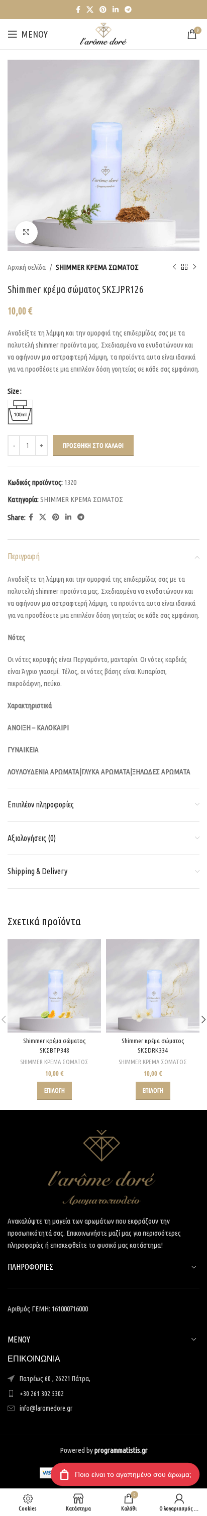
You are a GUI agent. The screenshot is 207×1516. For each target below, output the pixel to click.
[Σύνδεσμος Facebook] (78, 10)
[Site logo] (103, 33)
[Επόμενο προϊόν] (194, 267)
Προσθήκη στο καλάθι (93, 445)
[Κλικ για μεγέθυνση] (26, 232)
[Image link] (102, 1166)
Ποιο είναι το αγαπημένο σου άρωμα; (133, 1474)
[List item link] (103, 1393)
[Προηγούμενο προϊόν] (174, 267)
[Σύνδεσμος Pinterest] (103, 10)
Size (13, 391)
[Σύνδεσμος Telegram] (128, 10)
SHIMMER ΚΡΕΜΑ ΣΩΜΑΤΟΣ (97, 267)
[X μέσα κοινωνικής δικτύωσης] (89, 10)
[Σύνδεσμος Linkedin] (116, 10)
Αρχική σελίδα (27, 267)
